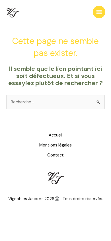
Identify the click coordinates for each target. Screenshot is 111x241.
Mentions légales (55, 145)
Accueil (56, 135)
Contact (55, 155)
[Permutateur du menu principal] (99, 12)
